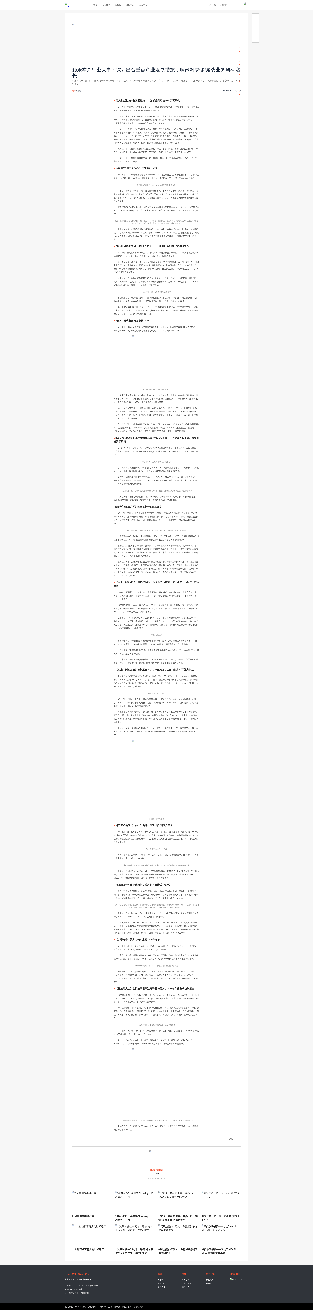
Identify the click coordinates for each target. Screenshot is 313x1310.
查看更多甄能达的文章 (156, 1178)
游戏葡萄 (92, 1306)
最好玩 (118, 4)
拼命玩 (117, 1306)
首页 (95, 4)
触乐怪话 (130, 4)
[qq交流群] (239, 5)
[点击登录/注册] (245, 4)
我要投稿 (223, 5)
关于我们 (161, 1279)
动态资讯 (143, 4)
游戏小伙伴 (127, 1306)
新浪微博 (210, 1279)
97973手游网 (80, 1306)
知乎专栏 (210, 1283)
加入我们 (186, 1287)
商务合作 (186, 1279)
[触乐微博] (235, 5)
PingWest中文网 (105, 1306)
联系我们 (161, 1283)
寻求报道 (212, 5)
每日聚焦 (106, 4)
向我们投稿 (186, 1283)
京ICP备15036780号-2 (74, 1289)
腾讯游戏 (69, 1306)
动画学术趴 (138, 1306)
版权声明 (161, 1287)
